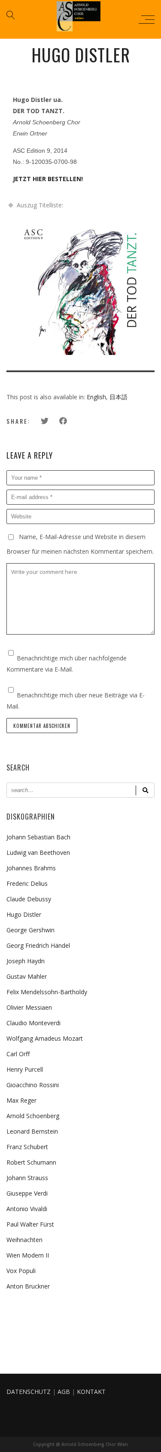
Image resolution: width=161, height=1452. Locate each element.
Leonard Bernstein (32, 1131)
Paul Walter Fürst (30, 1224)
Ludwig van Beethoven (38, 852)
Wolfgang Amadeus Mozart (44, 1038)
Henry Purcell (24, 1069)
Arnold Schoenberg (32, 1116)
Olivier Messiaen (29, 1007)
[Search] (145, 790)
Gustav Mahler (26, 976)
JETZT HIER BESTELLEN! (48, 179)
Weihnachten (24, 1240)
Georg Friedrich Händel (38, 945)
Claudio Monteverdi (33, 1023)
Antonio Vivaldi (26, 1209)
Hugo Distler (23, 914)
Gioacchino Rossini (32, 1085)
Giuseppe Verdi (27, 1193)
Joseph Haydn (25, 961)
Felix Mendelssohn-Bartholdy (46, 992)
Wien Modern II (27, 1255)
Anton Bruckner (28, 1286)
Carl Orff (18, 1054)
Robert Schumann (31, 1162)
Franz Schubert (27, 1147)
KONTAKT (91, 1391)
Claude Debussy (28, 899)
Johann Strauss (27, 1178)
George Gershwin (30, 930)
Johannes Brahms (31, 868)
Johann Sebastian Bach (38, 837)
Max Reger (21, 1100)
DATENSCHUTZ (28, 1391)
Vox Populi (21, 1271)
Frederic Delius (27, 883)
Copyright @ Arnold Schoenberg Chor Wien (80, 1444)
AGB (64, 1391)
